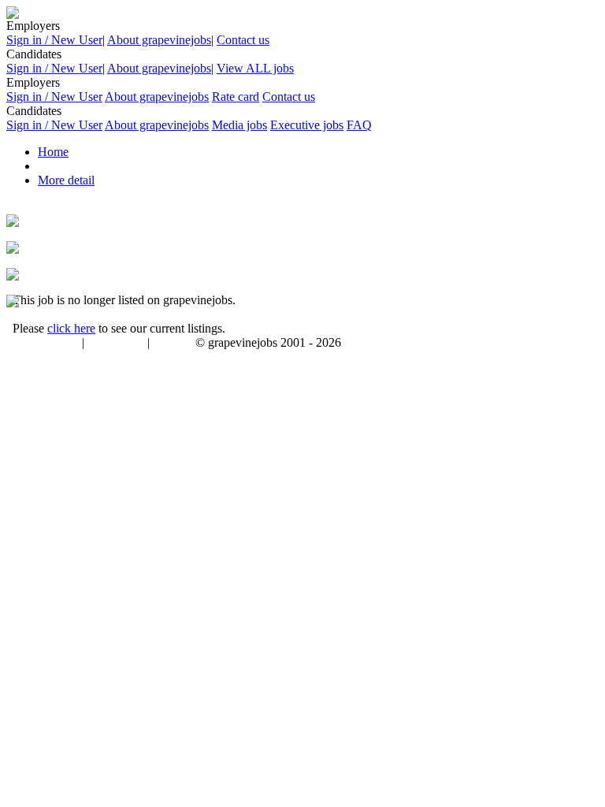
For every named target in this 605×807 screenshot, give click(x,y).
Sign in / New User (54, 39)
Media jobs (239, 125)
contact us (174, 343)
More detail (66, 180)
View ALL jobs (255, 68)
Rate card (235, 96)
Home (53, 151)
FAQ (359, 125)
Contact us (243, 39)
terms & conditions (41, 343)
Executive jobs (306, 125)
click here (71, 328)
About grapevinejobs (159, 39)
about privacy (116, 343)
